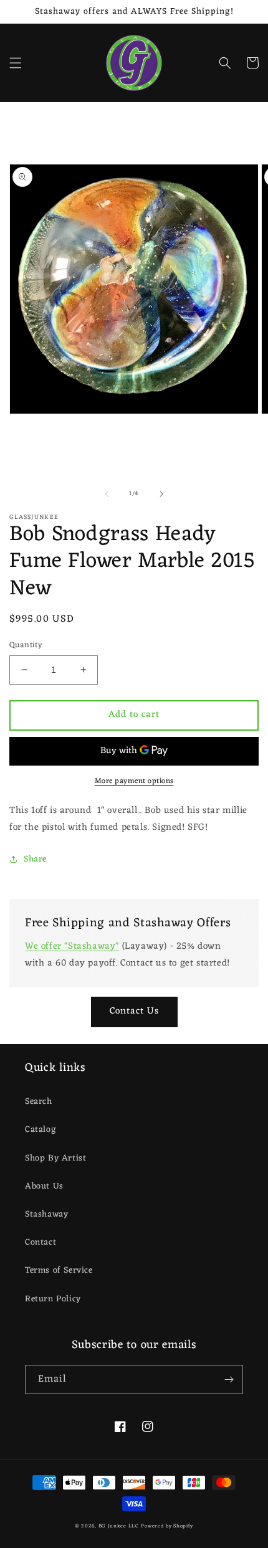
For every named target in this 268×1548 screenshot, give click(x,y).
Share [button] (35, 859)
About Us (44, 1186)
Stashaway (46, 1214)
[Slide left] (106, 494)
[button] (15, 63)
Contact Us (134, 1011)
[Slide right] (161, 494)
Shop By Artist (55, 1158)
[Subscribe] (228, 1379)
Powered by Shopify (167, 1526)
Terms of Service (59, 1270)
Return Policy (53, 1299)
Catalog (40, 1129)
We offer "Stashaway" (72, 946)
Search (38, 1101)
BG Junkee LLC (118, 1526)
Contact (40, 1242)
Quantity (25, 645)
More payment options (134, 781)
